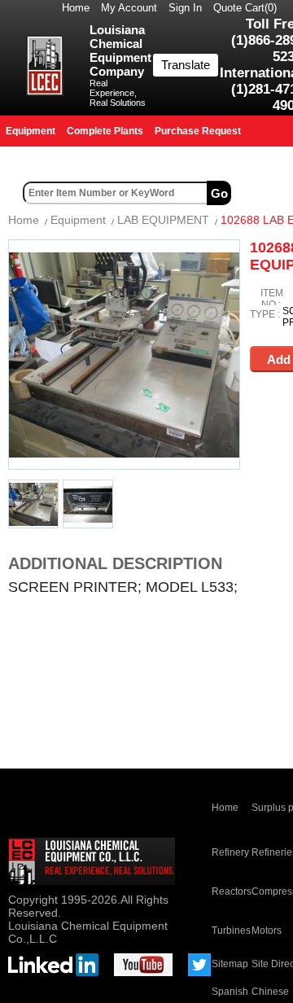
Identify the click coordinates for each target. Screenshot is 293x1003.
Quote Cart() (245, 8)
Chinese (270, 991)
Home (76, 8)
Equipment (78, 219)
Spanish (230, 991)
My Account (129, 8)
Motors (266, 930)
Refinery (230, 852)
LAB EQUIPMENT (163, 219)
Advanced (263, 193)
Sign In (185, 8)
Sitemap (230, 964)
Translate (185, 65)
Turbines (231, 930)
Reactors (231, 891)
